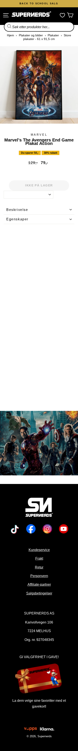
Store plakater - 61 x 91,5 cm (47, 37)
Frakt (39, 558)
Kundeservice (39, 550)
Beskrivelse (17, 210)
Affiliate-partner (39, 584)
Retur (39, 567)
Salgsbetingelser (39, 593)
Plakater (53, 35)
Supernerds (44, 736)
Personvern (39, 576)
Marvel (39, 134)
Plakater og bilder (31, 35)
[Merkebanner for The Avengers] (39, 443)
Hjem (10, 35)
